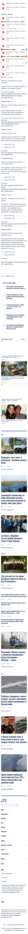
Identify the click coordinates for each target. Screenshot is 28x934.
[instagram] (13, 805)
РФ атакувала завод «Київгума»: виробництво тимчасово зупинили (15, 287)
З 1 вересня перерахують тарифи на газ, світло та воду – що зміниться (15, 306)
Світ (2, 673)
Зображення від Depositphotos (16, 925)
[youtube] (17, 805)
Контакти (4, 877)
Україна (3, 553)
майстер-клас (10, 276)
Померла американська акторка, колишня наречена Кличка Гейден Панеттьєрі (15, 296)
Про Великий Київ (7, 874)
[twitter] (9, 805)
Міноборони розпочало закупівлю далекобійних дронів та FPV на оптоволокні (15, 317)
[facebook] (6, 805)
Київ (2, 434)
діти (2, 276)
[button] (15, 809)
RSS (5, 925)
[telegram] (2, 805)
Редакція (4, 881)
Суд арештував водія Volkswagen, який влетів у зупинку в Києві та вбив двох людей (15, 327)
